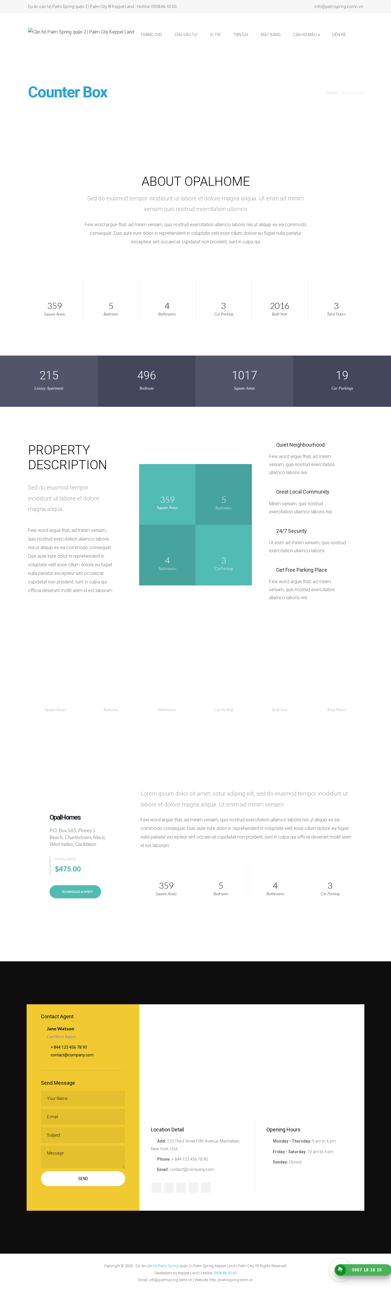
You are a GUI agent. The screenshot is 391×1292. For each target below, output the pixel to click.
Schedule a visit (77, 891)
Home (331, 92)
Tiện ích (240, 34)
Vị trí (215, 34)
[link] (357, 34)
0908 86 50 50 (225, 1273)
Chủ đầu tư (186, 34)
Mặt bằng (271, 34)
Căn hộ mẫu (305, 34)
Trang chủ (151, 34)
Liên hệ (339, 34)
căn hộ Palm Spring (163, 1266)
